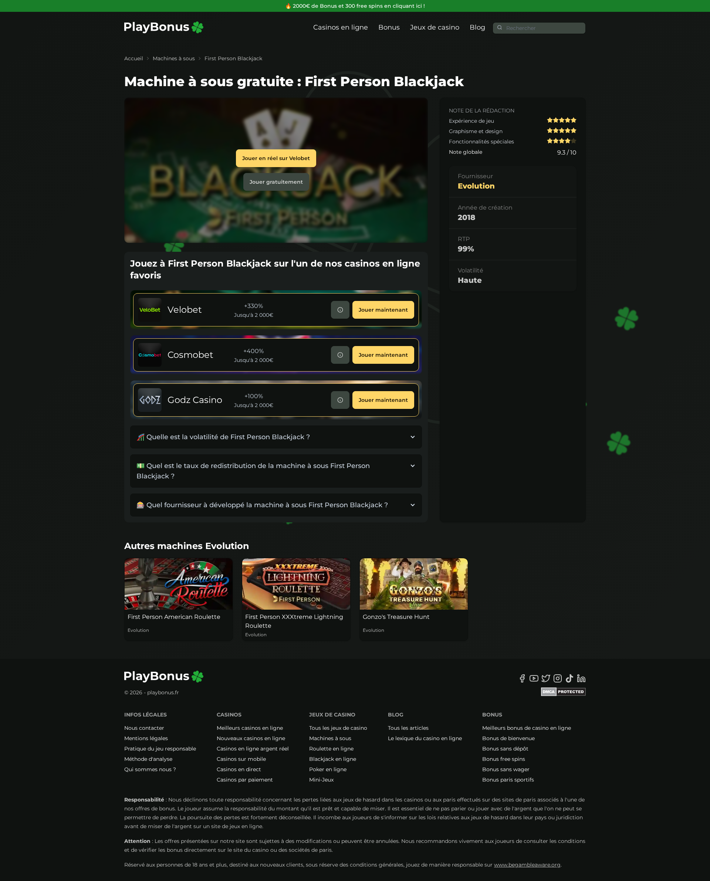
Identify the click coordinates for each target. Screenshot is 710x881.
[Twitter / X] (545, 678)
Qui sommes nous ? (150, 769)
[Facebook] (522, 678)
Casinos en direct (239, 769)
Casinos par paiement (245, 779)
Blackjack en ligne (332, 759)
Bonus (389, 27)
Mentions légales (146, 738)
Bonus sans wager (506, 769)
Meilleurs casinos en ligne (250, 728)
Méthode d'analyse (148, 759)
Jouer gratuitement (276, 182)
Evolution (476, 186)
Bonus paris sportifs (508, 779)
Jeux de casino (434, 27)
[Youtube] (534, 678)
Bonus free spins (503, 759)
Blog (477, 27)
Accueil (133, 58)
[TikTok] (569, 678)
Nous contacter (144, 728)
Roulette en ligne (331, 748)
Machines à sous (174, 58)
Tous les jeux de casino (338, 728)
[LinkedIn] (581, 678)
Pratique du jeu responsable (160, 748)
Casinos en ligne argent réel (253, 748)
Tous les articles (408, 728)
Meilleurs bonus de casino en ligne (526, 728)
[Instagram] (557, 678)
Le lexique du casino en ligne (425, 738)
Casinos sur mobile (241, 759)
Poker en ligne (327, 769)
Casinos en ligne (340, 27)
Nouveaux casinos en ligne (251, 738)
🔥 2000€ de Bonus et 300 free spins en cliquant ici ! (355, 6)
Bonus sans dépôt (505, 748)
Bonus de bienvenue (508, 738)
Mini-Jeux (321, 779)
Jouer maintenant (383, 309)
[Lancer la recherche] (499, 27)
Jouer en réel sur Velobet (276, 158)
